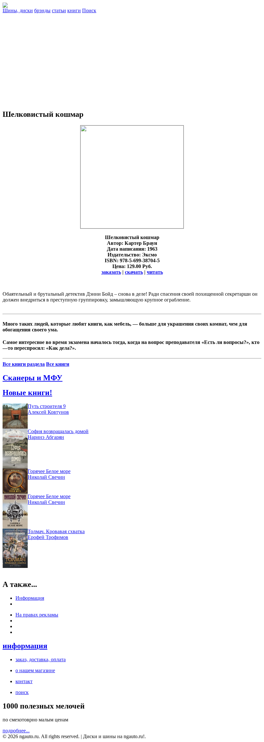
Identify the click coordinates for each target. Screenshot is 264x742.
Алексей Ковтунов (48, 412)
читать (155, 272)
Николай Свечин (46, 477)
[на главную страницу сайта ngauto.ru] (5, 6)
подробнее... (16, 730)
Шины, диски (18, 10)
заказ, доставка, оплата (40, 659)
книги (74, 10)
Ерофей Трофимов (48, 537)
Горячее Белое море (49, 471)
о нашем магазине (35, 670)
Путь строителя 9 (47, 406)
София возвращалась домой (58, 431)
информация (25, 646)
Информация (29, 598)
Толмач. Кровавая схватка (56, 531)
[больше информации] (132, 226)
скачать (134, 272)
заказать (111, 272)
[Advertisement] (132, 59)
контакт (24, 681)
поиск (22, 692)
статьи (59, 10)
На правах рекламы (36, 614)
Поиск (89, 10)
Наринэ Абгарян (46, 437)
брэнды (42, 10)
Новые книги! (27, 392)
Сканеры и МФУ (32, 378)
